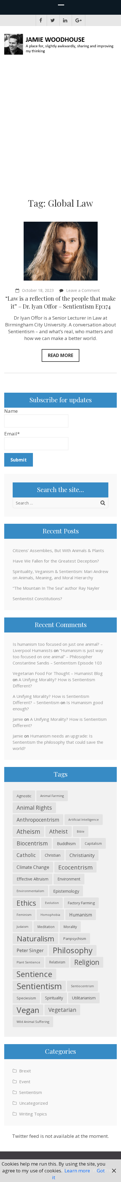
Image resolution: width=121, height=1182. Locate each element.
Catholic (26, 855)
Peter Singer (30, 950)
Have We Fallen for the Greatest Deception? (56, 561)
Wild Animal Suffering (33, 1021)
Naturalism (35, 938)
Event (24, 1081)
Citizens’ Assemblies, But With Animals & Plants (58, 550)
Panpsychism (74, 938)
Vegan (28, 1009)
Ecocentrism (75, 867)
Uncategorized (33, 1103)
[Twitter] (52, 20)
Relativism (57, 962)
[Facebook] (41, 20)
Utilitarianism (84, 998)
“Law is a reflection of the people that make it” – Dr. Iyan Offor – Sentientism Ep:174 (60, 302)
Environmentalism (30, 891)
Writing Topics (33, 1114)
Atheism (28, 831)
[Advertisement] (60, 128)
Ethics (26, 903)
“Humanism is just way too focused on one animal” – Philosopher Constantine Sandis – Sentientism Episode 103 (58, 656)
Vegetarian (62, 1010)
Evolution (52, 903)
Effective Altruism (32, 879)
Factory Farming (81, 902)
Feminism (24, 914)
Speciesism (26, 998)
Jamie (18, 719)
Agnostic (24, 795)
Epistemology (66, 891)
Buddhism (66, 843)
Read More (60, 355)
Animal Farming (52, 796)
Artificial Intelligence (83, 820)
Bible (80, 831)
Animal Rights (34, 807)
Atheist (58, 831)
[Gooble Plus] (78, 20)
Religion (86, 962)
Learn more (77, 1170)
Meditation (46, 926)
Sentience (34, 974)
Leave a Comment (83, 290)
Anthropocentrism (38, 819)
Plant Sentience (28, 962)
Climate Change (33, 867)
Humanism (80, 915)
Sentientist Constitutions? (37, 598)
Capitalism (93, 843)
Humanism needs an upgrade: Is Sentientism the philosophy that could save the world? (58, 742)
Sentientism (39, 986)
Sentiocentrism (82, 986)
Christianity (82, 855)
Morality (70, 926)
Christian (52, 855)
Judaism (22, 926)
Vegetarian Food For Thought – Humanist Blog (58, 673)
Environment (68, 879)
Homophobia (50, 915)
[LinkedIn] (65, 20)
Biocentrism (32, 843)
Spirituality (54, 998)
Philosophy (73, 950)
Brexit (25, 1071)
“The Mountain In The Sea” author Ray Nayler (56, 588)
